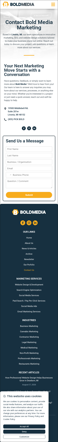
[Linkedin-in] (34, 128)
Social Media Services (29, 295)
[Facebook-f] (24, 128)
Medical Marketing (29, 347)
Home (29, 238)
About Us (29, 243)
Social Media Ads (29, 306)
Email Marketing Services (29, 311)
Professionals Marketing (29, 358)
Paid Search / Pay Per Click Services (29, 301)
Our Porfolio (29, 265)
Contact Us (29, 270)
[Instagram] (29, 128)
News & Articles (29, 248)
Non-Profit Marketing (29, 353)
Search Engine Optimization (29, 290)
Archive (29, 254)
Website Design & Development (29, 284)
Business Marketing (29, 326)
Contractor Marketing (29, 337)
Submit (29, 195)
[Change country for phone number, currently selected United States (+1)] (9, 174)
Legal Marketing (29, 342)
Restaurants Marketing (29, 364)
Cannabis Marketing (29, 331)
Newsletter (29, 259)
